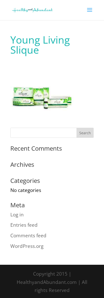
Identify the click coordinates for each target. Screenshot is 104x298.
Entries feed (24, 225)
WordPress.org (26, 246)
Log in (17, 214)
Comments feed (28, 235)
